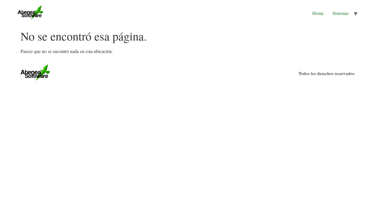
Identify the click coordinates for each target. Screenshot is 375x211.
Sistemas (341, 13)
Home (318, 13)
